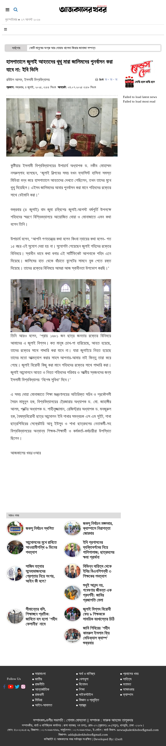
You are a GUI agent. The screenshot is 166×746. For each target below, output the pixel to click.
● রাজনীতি (38, 684)
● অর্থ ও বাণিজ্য (85, 674)
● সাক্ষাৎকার (127, 689)
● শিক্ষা (80, 689)
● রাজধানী (38, 695)
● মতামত (125, 684)
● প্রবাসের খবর (129, 674)
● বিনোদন (82, 684)
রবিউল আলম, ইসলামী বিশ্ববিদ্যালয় (28, 80)
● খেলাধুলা (82, 679)
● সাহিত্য (125, 679)
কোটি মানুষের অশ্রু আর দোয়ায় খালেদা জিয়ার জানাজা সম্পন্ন (62, 48)
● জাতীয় (37, 679)
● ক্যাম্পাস (126, 695)
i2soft (118, 739)
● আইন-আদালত (42, 705)
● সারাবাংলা (39, 674)
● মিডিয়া (37, 700)
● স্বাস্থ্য (81, 705)
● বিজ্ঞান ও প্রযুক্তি (87, 700)
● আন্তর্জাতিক (40, 689)
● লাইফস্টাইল (84, 695)
